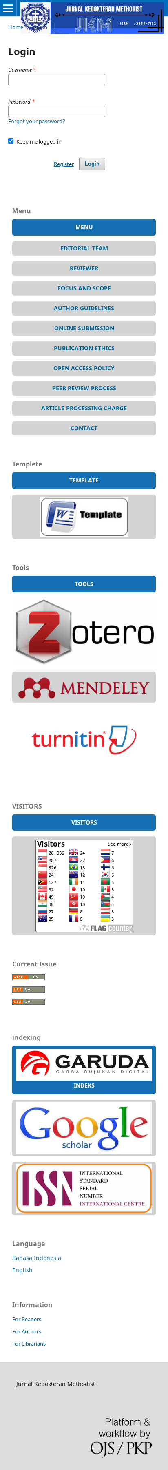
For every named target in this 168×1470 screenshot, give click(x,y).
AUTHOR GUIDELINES (84, 308)
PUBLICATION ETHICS (84, 348)
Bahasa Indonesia (36, 1258)
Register (64, 164)
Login (92, 164)
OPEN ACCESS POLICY (84, 368)
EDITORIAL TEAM (84, 248)
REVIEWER (84, 268)
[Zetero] (84, 664)
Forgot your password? (36, 121)
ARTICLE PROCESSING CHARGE (84, 408)
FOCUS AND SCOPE (84, 288)
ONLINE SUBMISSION (84, 328)
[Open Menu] (8, 8)
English (22, 1270)
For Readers (26, 1319)
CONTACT (84, 428)
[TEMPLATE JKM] (84, 535)
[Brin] (84, 1211)
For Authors (26, 1331)
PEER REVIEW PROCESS (84, 388)
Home (15, 27)
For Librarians (29, 1343)
